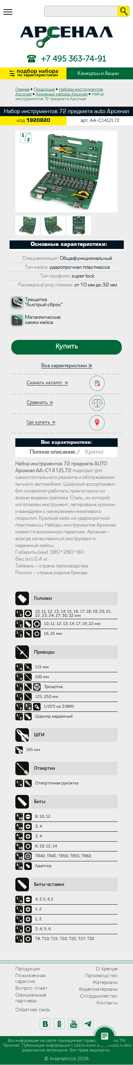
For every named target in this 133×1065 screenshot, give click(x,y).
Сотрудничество (99, 996)
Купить (67, 346)
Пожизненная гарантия (30, 978)
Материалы (105, 982)
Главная (22, 90)
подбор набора (37, 73)
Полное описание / (55, 452)
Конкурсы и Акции (98, 73)
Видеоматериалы (98, 989)
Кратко (94, 452)
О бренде (107, 969)
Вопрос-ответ (31, 988)
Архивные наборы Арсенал (62, 94)
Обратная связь (32, 1009)
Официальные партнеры (30, 998)
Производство (101, 975)
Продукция (44, 90)
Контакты (107, 1003)
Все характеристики (64, 365)
